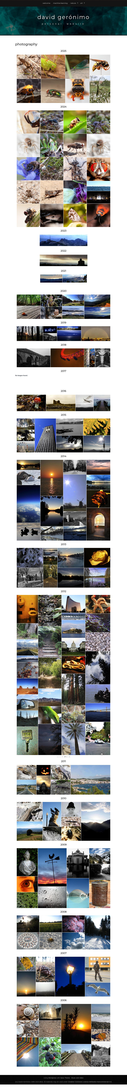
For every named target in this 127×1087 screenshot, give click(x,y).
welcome (46, 3)
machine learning (60, 3)
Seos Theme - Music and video (71, 1078)
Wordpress (52, 1078)
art (81, 3)
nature (73, 3)
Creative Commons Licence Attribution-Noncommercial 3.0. (90, 1082)
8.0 (41, 1082)
